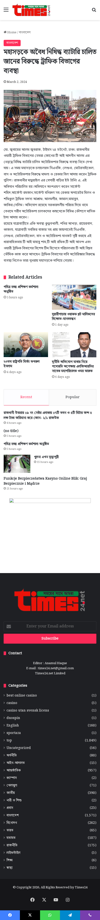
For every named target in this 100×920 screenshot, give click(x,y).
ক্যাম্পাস (12, 778)
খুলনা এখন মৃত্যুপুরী (46, 457)
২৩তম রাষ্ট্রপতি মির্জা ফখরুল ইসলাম (22, 364)
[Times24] (31, 10)
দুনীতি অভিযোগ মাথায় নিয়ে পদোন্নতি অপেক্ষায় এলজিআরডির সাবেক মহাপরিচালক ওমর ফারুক (73, 366)
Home (12, 32)
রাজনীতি (12, 845)
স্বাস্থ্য (10, 867)
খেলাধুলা (12, 785)
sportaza (14, 733)
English (13, 725)
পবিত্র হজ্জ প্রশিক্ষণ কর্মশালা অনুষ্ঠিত (21, 289)
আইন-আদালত (16, 763)
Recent (26, 397)
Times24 (81, 887)
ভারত (10, 830)
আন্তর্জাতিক (14, 770)
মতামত (11, 838)
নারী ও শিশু (14, 800)
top (9, 740)
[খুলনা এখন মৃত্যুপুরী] (17, 464)
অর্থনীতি (12, 755)
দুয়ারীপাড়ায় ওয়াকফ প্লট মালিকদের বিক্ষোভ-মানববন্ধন (73, 317)
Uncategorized (19, 748)
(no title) (11, 431)
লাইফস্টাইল (13, 852)
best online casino (22, 695)
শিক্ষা (10, 860)
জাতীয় (11, 793)
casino (12, 703)
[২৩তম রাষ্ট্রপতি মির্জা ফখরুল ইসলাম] (26, 344)
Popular (73, 397)
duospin (13, 718)
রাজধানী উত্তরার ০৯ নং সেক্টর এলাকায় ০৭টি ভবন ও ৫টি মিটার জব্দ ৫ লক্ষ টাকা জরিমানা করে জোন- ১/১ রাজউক (48, 415)
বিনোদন (12, 823)
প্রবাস (10, 808)
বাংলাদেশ (25, 32)
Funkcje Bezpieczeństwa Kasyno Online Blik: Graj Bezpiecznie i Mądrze (45, 481)
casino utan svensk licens (28, 710)
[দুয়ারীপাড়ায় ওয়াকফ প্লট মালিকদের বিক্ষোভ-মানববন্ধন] (74, 297)
